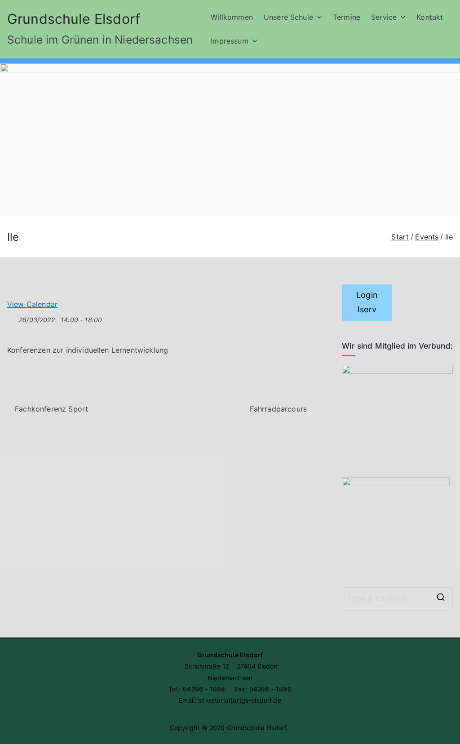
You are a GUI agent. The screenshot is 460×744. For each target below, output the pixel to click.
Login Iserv (367, 302)
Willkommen (232, 17)
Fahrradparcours (278, 408)
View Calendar (32, 304)
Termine (346, 17)
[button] (317, 17)
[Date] (12, 318)
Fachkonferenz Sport (51, 408)
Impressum (229, 40)
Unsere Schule (288, 17)
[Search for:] (397, 599)
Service (384, 17)
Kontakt (429, 17)
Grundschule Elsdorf (73, 19)
